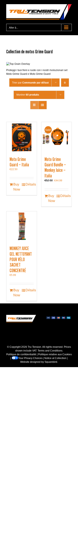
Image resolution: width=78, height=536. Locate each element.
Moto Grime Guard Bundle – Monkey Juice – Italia (55, 167)
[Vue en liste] (42, 105)
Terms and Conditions (50, 350)
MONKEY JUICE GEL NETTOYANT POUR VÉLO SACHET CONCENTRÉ (21, 259)
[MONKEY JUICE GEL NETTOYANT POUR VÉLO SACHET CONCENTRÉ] (21, 226)
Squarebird (51, 361)
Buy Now (16, 187)
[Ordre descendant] (65, 82)
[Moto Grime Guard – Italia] (21, 137)
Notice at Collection (55, 358)
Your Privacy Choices (30, 358)
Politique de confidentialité (21, 354)
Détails (30, 184)
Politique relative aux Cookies (55, 354)
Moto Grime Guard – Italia (19, 162)
